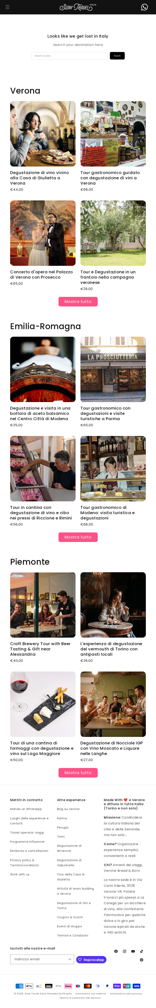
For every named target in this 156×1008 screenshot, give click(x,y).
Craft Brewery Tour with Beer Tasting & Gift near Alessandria (40, 649)
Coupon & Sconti (70, 917)
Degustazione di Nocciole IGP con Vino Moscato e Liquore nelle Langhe (111, 748)
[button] (7, 7)
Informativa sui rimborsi (91, 993)
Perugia (62, 827)
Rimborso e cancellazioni (29, 851)
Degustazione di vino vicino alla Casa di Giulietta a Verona (39, 178)
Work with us (19, 874)
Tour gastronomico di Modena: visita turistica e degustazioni (107, 513)
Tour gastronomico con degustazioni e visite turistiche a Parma (105, 413)
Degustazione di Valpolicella (69, 862)
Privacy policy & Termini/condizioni (24, 862)
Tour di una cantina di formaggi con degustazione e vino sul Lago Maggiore (42, 748)
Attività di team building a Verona (75, 891)
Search (117, 56)
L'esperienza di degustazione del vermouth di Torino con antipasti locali (111, 649)
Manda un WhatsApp (26, 809)
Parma (62, 818)
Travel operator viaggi (27, 833)
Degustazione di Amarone (69, 848)
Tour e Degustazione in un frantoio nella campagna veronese (108, 277)
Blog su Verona (68, 809)
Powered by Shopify (59, 993)
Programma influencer (27, 842)
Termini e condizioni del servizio (79, 997)
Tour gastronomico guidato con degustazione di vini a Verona (110, 178)
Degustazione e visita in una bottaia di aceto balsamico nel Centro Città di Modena (40, 413)
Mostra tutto (78, 301)
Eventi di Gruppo (69, 926)
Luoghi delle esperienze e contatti (29, 820)
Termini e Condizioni (72, 935)
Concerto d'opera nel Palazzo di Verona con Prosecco (41, 274)
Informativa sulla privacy (126, 993)
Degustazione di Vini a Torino (74, 905)
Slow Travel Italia (36, 993)
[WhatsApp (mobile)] (144, 7)
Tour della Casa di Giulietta (71, 876)
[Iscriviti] (69, 959)
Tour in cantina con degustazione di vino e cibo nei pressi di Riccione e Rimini (41, 513)
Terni (61, 837)
